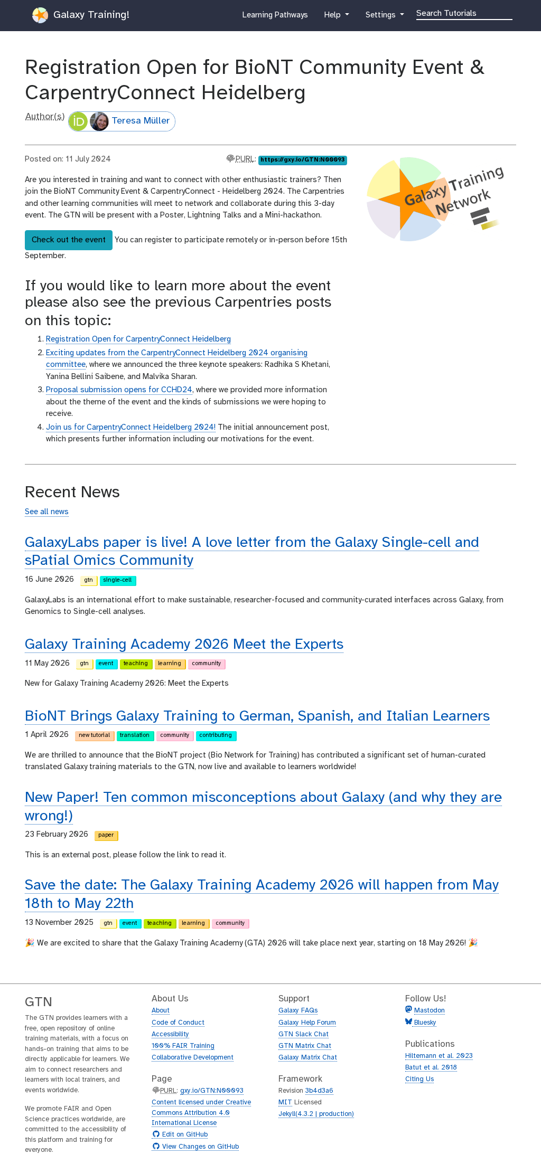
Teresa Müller (140, 121)
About (161, 1010)
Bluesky (424, 1022)
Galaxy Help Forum (307, 1022)
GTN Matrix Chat (304, 1046)
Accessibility (170, 1034)
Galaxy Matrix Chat (307, 1057)
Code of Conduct (178, 1022)
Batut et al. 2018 (431, 1067)
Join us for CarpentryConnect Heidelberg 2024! (131, 427)
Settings (381, 18)
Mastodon (429, 1010)
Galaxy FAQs (298, 1010)
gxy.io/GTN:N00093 (212, 1090)
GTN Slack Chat (303, 1034)
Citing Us (419, 1079)
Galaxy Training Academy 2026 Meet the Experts (184, 644)
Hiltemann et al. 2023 (439, 1056)
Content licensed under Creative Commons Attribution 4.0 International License (201, 1113)
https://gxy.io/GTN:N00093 (302, 160)
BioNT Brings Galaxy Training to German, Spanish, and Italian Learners (257, 716)
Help (333, 18)
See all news (47, 512)
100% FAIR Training (183, 1046)
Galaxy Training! (89, 15)
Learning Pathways (275, 18)
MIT (285, 1102)
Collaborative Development (193, 1057)
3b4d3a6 (319, 1090)
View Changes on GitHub (199, 1147)
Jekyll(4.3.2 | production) (316, 1114)
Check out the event (69, 239)
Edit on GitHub (184, 1135)
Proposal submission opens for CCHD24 (119, 390)
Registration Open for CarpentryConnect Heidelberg (138, 339)
